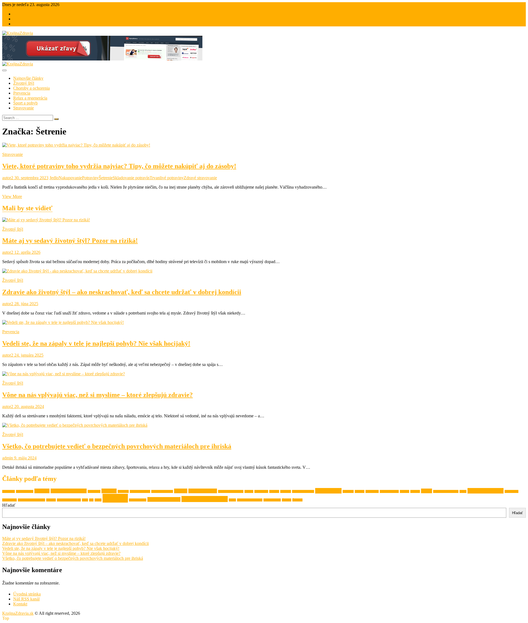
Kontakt (20, 23)
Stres (85, 499)
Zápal (232, 499)
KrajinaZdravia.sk (18, 613)
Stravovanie (23, 108)
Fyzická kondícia (162, 491)
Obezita (359, 491)
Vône (98, 499)
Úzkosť (286, 499)
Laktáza (274, 491)
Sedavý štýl (9, 499)
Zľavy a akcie (272, 499)
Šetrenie (106, 177)
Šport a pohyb (25, 103)
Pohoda (415, 491)
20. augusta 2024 (28, 406)
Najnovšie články (28, 78)
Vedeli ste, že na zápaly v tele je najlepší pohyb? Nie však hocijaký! (96, 343)
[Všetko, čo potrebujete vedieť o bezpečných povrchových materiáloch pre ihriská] (74, 425)
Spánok (51, 499)
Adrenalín (8, 491)
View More (12, 196)
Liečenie (285, 491)
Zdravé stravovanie (200, 177)
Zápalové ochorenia (249, 499)
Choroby (42, 491)
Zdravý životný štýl (205, 499)
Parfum (404, 491)
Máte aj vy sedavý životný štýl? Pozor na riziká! (70, 240)
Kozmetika (261, 491)
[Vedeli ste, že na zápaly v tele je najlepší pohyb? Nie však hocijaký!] (63, 322)
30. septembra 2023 (30, 177)
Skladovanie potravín (131, 177)
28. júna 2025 (25, 303)
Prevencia (21, 93)
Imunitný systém (202, 491)
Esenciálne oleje (140, 491)
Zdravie (115, 498)
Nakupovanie (70, 177)
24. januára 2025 (28, 355)
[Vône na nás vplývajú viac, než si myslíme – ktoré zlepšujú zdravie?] (63, 373)
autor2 (7, 177)
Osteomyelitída (389, 491)
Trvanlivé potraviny (167, 177)
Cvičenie (109, 491)
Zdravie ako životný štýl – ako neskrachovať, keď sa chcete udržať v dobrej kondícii (121, 292)
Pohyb (426, 491)
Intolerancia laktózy (230, 491)
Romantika (511, 491)
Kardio (248, 491)
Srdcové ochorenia (69, 499)
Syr (91, 499)
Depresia (123, 491)
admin (7, 458)
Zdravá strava (137, 499)
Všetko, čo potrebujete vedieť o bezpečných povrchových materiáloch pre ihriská (116, 446)
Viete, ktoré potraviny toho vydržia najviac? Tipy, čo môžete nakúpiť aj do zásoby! (119, 166)
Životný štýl (23, 83)
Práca (463, 491)
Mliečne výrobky (303, 491)
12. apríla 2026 (26, 252)
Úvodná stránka (27, 14)
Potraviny (90, 177)
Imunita (180, 491)
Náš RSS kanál (26, 18)
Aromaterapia (24, 491)
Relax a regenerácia (30, 98)
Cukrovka (94, 491)
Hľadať (8, 505)
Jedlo (54, 177)
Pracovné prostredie (445, 491)
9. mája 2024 (25, 458)
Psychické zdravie (486, 491)
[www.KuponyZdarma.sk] (102, 59)
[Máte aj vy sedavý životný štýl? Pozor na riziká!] (46, 219)
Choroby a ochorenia (31, 88)
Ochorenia (372, 491)
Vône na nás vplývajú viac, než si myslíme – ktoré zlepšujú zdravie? (97, 394)
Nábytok (348, 491)
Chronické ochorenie (69, 491)
